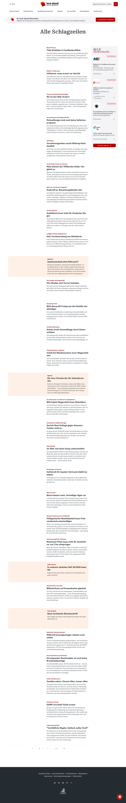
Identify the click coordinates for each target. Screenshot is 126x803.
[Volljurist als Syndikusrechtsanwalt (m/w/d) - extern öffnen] (114, 74)
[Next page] (64, 748)
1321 (56, 748)
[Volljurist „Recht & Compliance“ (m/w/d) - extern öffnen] (114, 97)
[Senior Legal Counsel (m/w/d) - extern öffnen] (114, 139)
